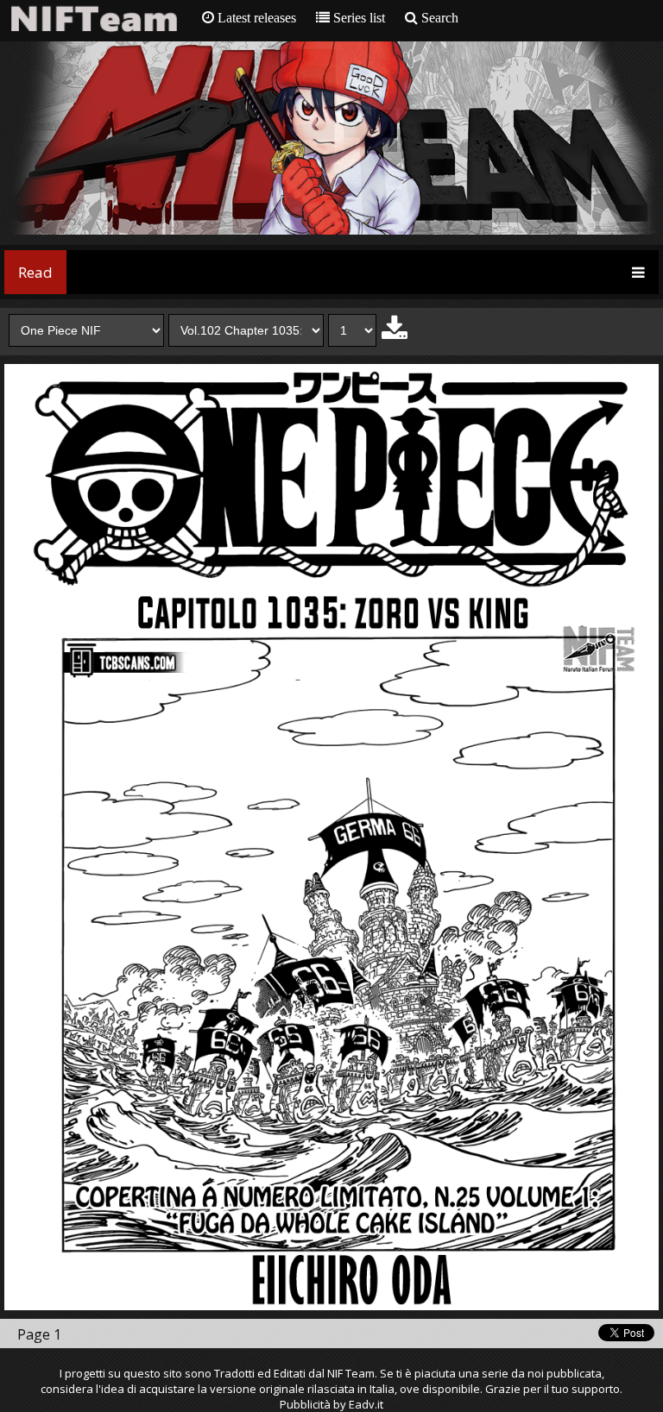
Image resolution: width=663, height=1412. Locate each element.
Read (35, 272)
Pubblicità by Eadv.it (331, 1404)
